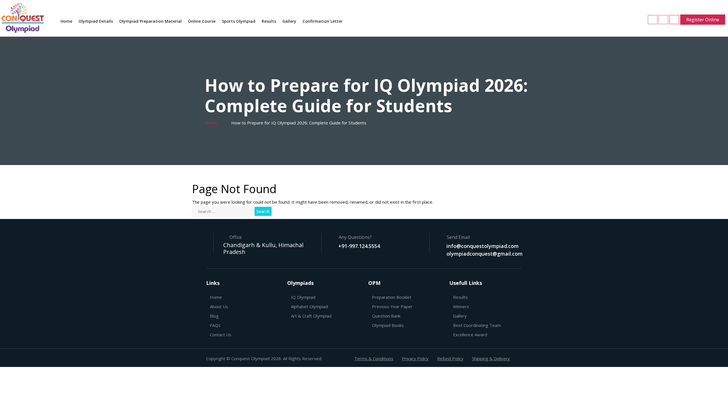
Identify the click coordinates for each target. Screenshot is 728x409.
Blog (214, 316)
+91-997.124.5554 (359, 246)
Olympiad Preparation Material (150, 21)
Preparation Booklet (391, 297)
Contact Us (220, 334)
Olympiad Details (95, 21)
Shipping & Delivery (491, 358)
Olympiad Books (388, 325)
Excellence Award (470, 334)
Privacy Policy (415, 358)
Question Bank (386, 316)
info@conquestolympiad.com (482, 246)
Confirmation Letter (323, 21)
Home (66, 21)
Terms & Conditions (373, 358)
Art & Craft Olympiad (311, 316)
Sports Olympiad (238, 21)
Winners (461, 306)
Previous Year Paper (392, 306)
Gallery (289, 21)
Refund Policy (450, 358)
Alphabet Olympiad (309, 306)
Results (269, 21)
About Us (219, 306)
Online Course (202, 21)
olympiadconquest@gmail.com (484, 253)
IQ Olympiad (303, 297)
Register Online (702, 19)
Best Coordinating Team (477, 325)
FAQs (215, 325)
